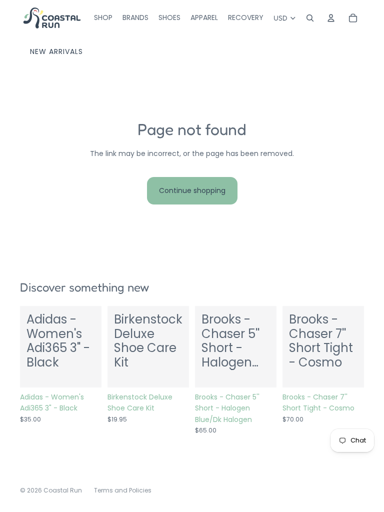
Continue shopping (192, 191)
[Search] (310, 18)
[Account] (331, 18)
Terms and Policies (123, 490)
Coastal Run (63, 490)
